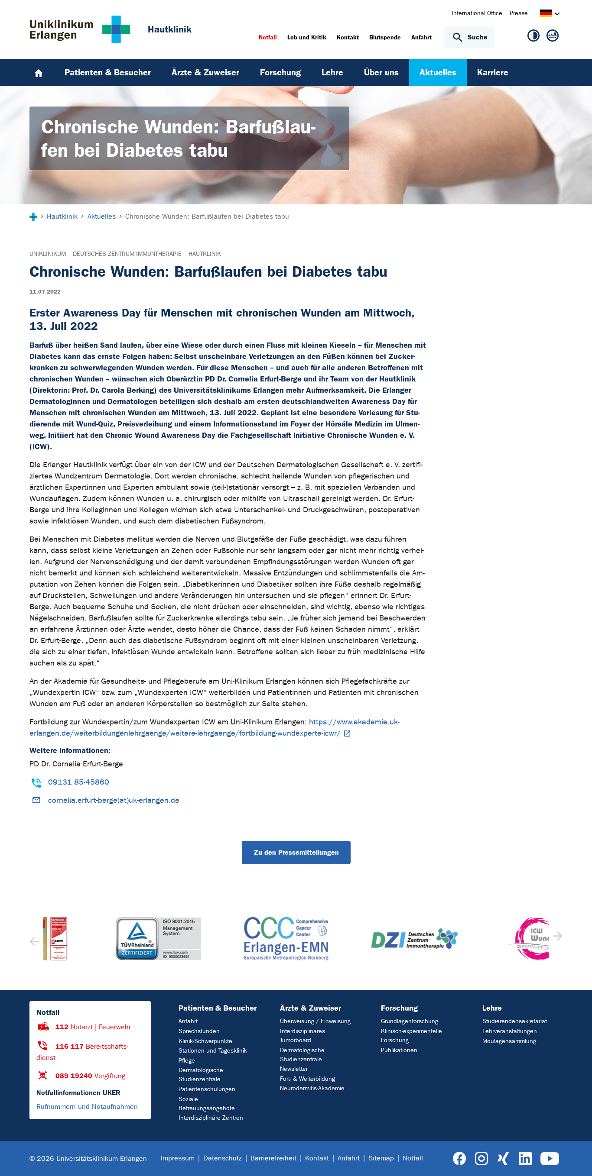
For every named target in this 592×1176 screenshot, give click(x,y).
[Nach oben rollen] (575, 1158)
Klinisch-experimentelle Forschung (411, 1035)
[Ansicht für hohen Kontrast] (533, 37)
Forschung (399, 1008)
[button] (557, 938)
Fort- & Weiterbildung (307, 1078)
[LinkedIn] (525, 1158)
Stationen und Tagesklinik (213, 1050)
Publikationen (399, 1050)
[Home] (38, 72)
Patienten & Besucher (218, 1008)
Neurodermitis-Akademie (312, 1088)
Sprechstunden (199, 1031)
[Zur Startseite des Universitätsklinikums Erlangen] (80, 29)
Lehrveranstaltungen (509, 1031)
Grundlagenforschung (409, 1021)
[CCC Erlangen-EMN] (232, 938)
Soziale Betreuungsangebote (207, 1103)
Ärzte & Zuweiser (310, 1008)
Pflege (187, 1060)
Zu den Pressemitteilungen (296, 852)
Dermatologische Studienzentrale (201, 1074)
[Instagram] (481, 1158)
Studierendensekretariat (514, 1021)
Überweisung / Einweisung (315, 1021)
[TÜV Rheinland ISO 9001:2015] (104, 938)
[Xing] (503, 1158)
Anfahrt (188, 1021)
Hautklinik (205, 254)
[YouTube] (549, 1158)
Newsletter (294, 1069)
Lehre (492, 1008)
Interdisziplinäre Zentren (211, 1117)
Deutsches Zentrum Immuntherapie (127, 254)
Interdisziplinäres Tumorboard (302, 1035)
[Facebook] (459, 1158)
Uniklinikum (47, 254)
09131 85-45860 (78, 782)
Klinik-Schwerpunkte (205, 1041)
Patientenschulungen (207, 1089)
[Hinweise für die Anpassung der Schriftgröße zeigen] (552, 37)
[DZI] (360, 938)
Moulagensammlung (509, 1041)
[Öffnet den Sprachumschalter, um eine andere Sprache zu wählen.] (546, 14)
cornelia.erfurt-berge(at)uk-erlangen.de (113, 800)
